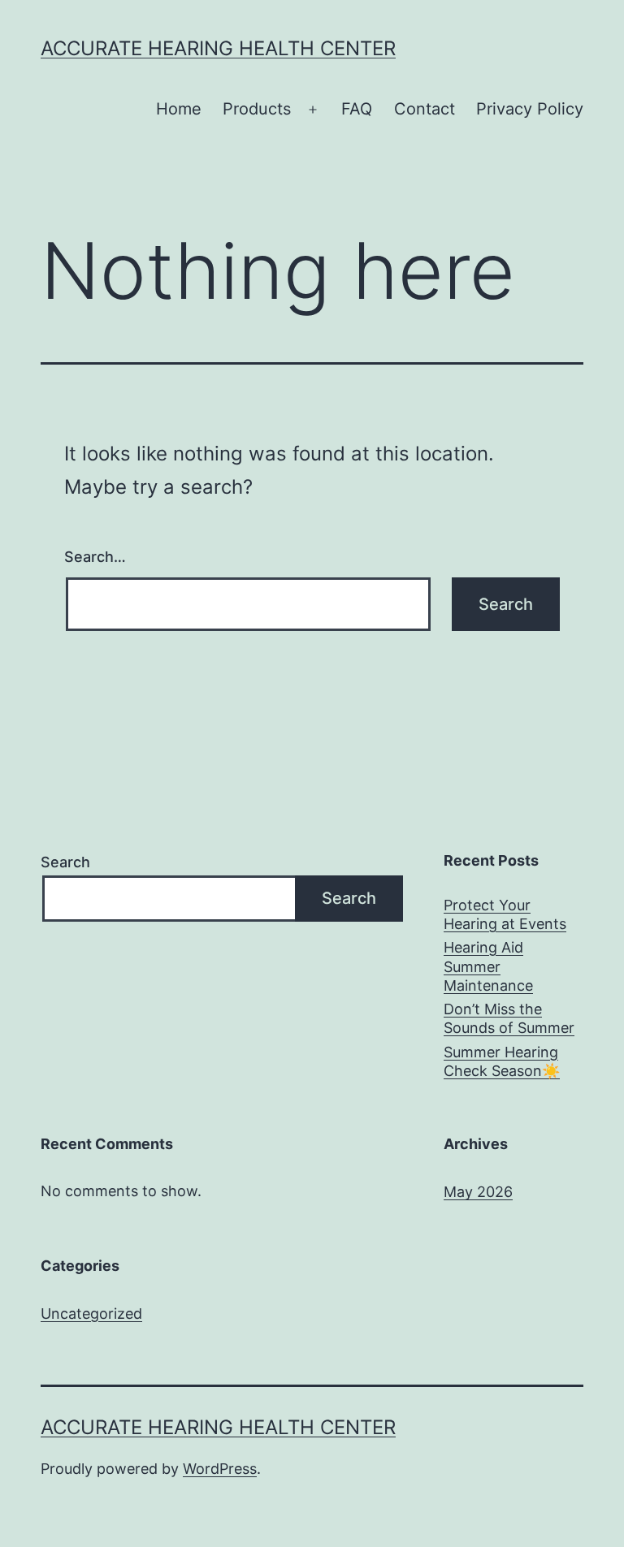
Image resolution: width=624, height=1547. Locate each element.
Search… (95, 556)
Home (179, 109)
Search (65, 862)
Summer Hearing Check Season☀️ (502, 1061)
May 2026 (478, 1191)
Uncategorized (91, 1313)
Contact (424, 109)
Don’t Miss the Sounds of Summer (509, 1018)
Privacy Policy (529, 109)
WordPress (220, 1468)
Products (257, 109)
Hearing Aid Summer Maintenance (488, 966)
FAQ (356, 109)
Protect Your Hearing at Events (505, 914)
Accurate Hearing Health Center (218, 48)
